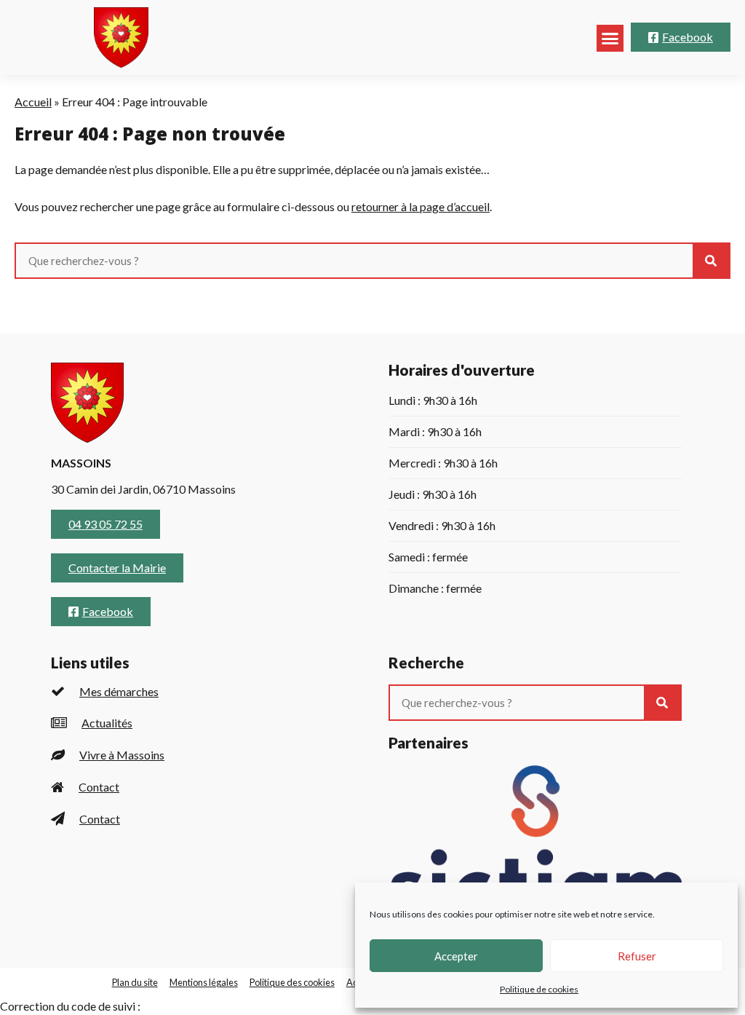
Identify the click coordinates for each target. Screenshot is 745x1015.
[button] (610, 38)
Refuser (637, 956)
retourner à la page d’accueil (420, 206)
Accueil (33, 101)
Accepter (456, 956)
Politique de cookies (539, 989)
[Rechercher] (711, 260)
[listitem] (198, 691)
